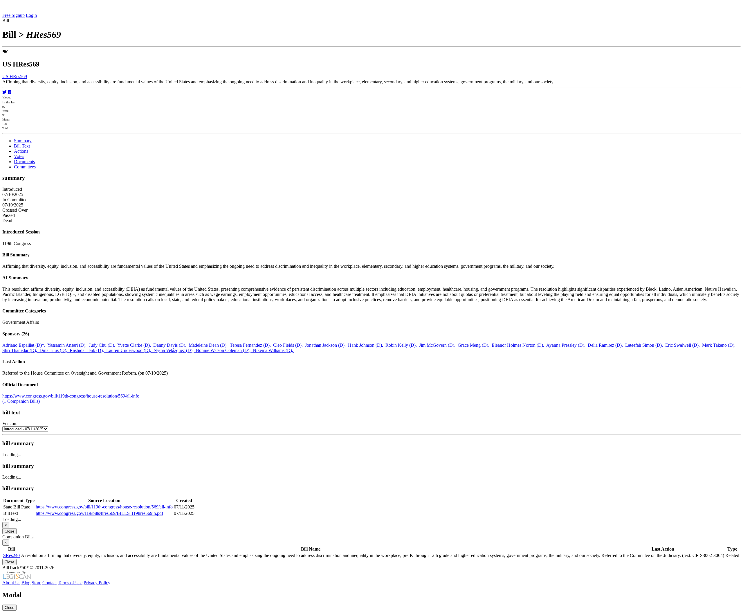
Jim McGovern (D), (438, 345)
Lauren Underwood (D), (130, 350)
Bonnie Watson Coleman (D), (224, 350)
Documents (24, 161)
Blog (25, 582)
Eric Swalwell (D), (683, 345)
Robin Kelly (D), (402, 345)
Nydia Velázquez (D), (175, 350)
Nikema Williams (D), (273, 350)
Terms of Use (70, 582)
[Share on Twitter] (5, 92)
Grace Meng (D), (475, 345)
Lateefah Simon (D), (645, 345)
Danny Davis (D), (171, 345)
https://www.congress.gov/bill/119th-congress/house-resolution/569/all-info (70, 395)
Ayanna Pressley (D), (567, 345)
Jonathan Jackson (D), (326, 345)
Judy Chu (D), (103, 345)
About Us (11, 582)
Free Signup (13, 15)
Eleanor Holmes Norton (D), (519, 345)
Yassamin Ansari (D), (68, 345)
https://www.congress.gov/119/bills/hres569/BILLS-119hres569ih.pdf (99, 513)
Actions (21, 151)
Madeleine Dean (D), (209, 345)
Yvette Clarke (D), (135, 345)
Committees (25, 166)
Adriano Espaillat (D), (24, 345)
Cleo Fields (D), (289, 345)
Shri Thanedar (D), (20, 350)
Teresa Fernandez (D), (251, 345)
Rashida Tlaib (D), (88, 350)
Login (31, 15)
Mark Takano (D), (719, 345)
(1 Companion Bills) (21, 401)
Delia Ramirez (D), (606, 345)
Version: (9, 423)
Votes (19, 156)
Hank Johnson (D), (366, 345)
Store (36, 582)
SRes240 (11, 555)
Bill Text (22, 145)
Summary (23, 140)
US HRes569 (14, 76)
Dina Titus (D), (54, 350)
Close (9, 531)
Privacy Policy (97, 582)
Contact (49, 582)
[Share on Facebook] (9, 92)
